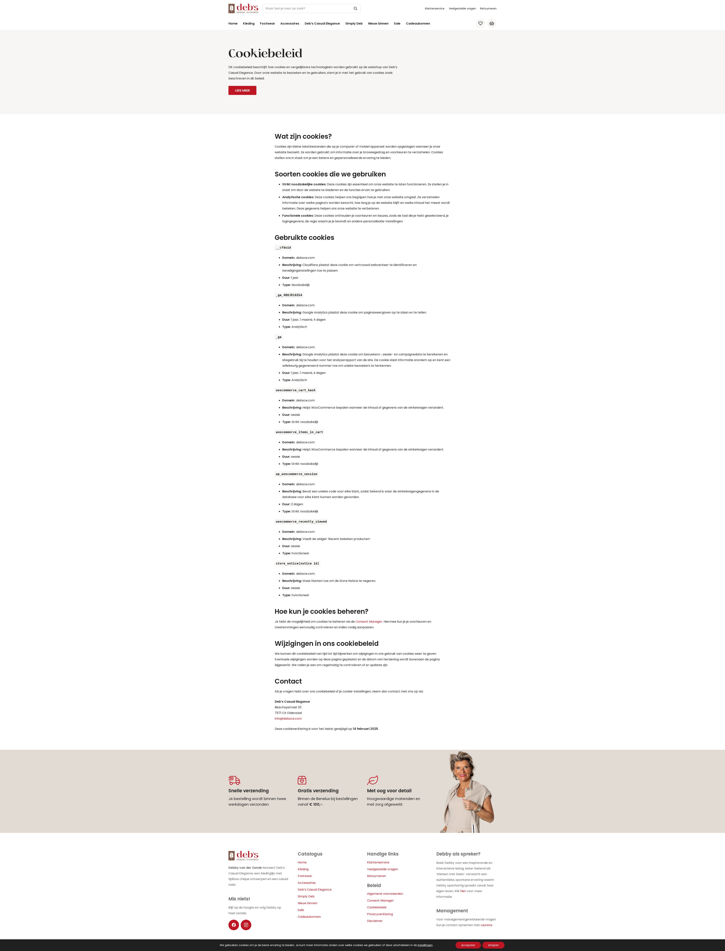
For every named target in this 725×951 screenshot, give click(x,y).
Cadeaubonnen (309, 917)
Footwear (305, 876)
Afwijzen (493, 945)
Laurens (486, 925)
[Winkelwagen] (492, 23)
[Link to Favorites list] (480, 23)
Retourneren (488, 8)
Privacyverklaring (380, 914)
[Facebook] (233, 925)
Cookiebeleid (376, 907)
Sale (301, 910)
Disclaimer (375, 921)
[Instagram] (246, 925)
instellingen (425, 945)
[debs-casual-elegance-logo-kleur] (243, 8)
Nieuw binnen (307, 903)
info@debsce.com (288, 718)
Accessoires (307, 883)
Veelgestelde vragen (462, 8)
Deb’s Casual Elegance (315, 889)
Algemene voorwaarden (385, 894)
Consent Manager (369, 621)
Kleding (303, 869)
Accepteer (468, 945)
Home (302, 862)
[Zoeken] (355, 8)
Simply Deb (306, 896)
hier (463, 891)
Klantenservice (434, 8)
